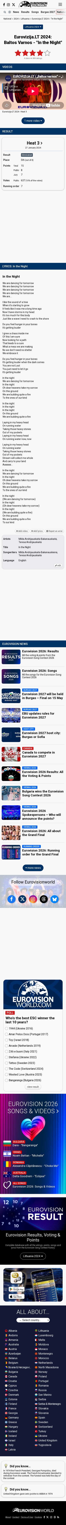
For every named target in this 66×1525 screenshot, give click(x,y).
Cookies (38, 1517)
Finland (12, 1404)
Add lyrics (38, 531)
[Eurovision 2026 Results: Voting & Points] (33, 1213)
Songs (35, 12)
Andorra (13, 1335)
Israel (11, 1440)
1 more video (32, 120)
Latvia (12, 1449)
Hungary (13, 1426)
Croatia (12, 1381)
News (16, 12)
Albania (12, 1330)
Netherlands (45, 1362)
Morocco (43, 1358)
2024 (16, 19)
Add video (23, 531)
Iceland (12, 1431)
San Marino (45, 1394)
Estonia (12, 1399)
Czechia (13, 1390)
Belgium (13, 1362)
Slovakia (43, 1408)
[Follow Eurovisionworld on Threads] (44, 899)
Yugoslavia (44, 1445)
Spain (41, 1417)
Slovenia (43, 1413)
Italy (11, 1445)
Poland (42, 1376)
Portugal (43, 1381)
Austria (12, 1349)
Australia (13, 1344)
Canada (12, 1376)
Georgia (13, 1413)
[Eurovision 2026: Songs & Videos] (33, 1128)
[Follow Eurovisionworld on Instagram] (8, 5)
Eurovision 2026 (32, 1108)
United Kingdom (47, 1440)
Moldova (43, 1344)
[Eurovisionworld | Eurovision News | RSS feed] (58, 1517)
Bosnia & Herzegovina (20, 1367)
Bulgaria (13, 1372)
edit (59, 565)
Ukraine (42, 1435)
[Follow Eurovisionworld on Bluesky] (54, 899)
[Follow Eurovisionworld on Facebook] (4, 5)
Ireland (12, 1435)
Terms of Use (27, 1517)
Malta (41, 1340)
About (8, 1517)
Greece (12, 1422)
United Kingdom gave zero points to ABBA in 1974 (27, 1491)
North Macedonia (48, 1367)
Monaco (43, 1349)
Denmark (13, 1394)
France (12, 1408)
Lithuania (43, 1330)
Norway (42, 1372)
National (7, 19)
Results (25, 12)
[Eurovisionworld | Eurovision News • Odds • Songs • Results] (33, 4)
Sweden (43, 1422)
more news (34, 867)
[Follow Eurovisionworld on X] (13, 5)
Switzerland (45, 1426)
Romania (43, 1385)
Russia (42, 1390)
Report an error (55, 531)
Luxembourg (45, 1335)
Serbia (42, 1399)
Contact (15, 1517)
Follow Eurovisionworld (33, 882)
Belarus (12, 1358)
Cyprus (12, 1385)
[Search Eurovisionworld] (4, 12)
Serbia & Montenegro (49, 1404)
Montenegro (45, 1353)
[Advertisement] (33, 226)
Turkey (42, 1431)
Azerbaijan (14, 1353)
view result (33, 1086)
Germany (13, 1417)
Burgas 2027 (48, 12)
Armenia (13, 1340)
